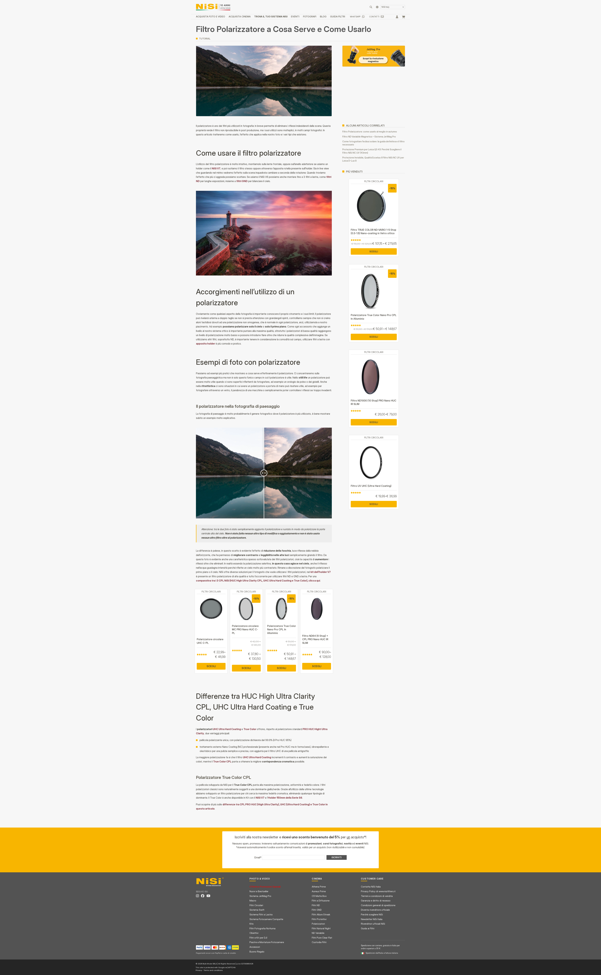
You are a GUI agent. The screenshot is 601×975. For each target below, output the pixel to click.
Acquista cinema (240, 16)
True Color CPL (222, 761)
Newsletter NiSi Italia (371, 919)
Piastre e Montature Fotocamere (266, 942)
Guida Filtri (337, 16)
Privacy (199, 970)
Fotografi (309, 16)
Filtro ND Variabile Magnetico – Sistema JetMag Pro (369, 136)
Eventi (295, 16)
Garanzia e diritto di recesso (375, 900)
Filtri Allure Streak (321, 914)
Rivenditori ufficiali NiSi (373, 923)
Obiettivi (253, 932)
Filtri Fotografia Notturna (262, 928)
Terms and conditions (213, 970)
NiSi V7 (216, 168)
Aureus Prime (319, 891)
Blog (323, 16)
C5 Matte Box (319, 896)
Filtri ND (316, 905)
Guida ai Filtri (367, 928)
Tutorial (204, 38)
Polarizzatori (318, 923)
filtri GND (242, 181)
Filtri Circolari (256, 905)
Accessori (254, 946)
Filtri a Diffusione (320, 900)
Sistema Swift (256, 909)
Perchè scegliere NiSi (372, 914)
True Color (250, 729)
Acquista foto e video (210, 16)
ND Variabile (318, 932)
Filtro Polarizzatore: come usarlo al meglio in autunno (369, 131)
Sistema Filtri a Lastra (260, 914)
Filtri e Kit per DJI (258, 937)
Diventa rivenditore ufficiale (375, 909)
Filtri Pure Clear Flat (322, 937)
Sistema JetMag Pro (260, 896)
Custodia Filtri (319, 942)
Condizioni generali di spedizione (378, 905)
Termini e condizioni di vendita (377, 896)
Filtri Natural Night (321, 928)
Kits (251, 923)
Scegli (211, 666)
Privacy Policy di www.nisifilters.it (378, 891)
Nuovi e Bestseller (258, 891)
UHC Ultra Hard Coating (227, 729)
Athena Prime (319, 886)
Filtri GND (317, 909)
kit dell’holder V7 (321, 572)
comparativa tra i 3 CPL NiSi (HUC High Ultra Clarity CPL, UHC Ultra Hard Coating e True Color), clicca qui (258, 580)
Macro (252, 900)
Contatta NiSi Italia (371, 886)
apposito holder (205, 343)
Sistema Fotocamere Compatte (266, 919)
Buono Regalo (256, 951)
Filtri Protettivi (319, 919)
